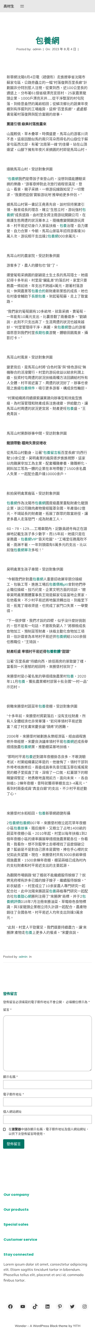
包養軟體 (53, 651)
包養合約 (38, 291)
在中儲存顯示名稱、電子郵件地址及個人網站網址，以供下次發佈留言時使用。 (49, 1131)
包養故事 (21, 828)
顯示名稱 (10, 1077)
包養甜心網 (22, 896)
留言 (7, 1010)
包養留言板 (52, 452)
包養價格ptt (58, 584)
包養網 (13, 178)
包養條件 (28, 388)
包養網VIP (29, 539)
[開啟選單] (22, 6)
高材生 (9, 6)
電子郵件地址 (13, 1094)
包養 (63, 225)
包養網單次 (22, 550)
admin (23, 957)
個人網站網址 (12, 1112)
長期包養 (38, 296)
